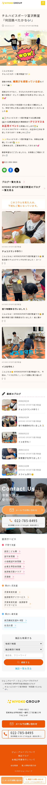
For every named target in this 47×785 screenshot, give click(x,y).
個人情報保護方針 (29, 765)
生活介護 (8, 625)
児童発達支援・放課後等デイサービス (16, 603)
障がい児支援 (11, 585)
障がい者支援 (11, 614)
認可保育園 (9, 556)
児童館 (7, 576)
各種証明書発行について (23, 759)
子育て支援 (10, 544)
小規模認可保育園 (12, 561)
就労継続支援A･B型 (13, 620)
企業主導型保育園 (12, 566)
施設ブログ (23, 755)
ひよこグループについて (23, 751)
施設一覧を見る (23, 668)
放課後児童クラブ (12, 571)
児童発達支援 (10, 592)
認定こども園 (10, 551)
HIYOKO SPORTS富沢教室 (28, 26)
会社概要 (14, 765)
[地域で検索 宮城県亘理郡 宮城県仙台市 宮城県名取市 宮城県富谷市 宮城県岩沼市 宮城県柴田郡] (23, 643)
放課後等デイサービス (15, 597)
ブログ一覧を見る (11, 181)
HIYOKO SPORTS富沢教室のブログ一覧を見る (21, 188)
